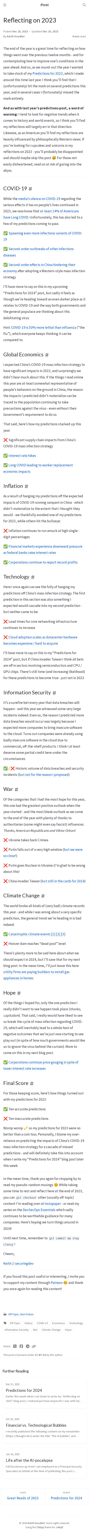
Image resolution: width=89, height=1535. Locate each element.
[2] (58, 934)
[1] (53, 934)
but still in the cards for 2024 (63, 881)
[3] (63, 934)
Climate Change (51, 1330)
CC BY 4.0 (41, 1355)
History (28, 1323)
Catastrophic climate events (29, 934)
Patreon (57, 1282)
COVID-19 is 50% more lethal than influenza (43, 327)
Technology (76, 1323)
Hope (68, 1330)
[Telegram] (27, 1346)
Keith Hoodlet (16, 36)
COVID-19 (42, 1323)
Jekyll (59, 1527)
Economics (58, 1323)
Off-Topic (13, 1314)
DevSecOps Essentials (39, 1210)
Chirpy (40, 1527)
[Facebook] (21, 1346)
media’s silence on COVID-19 (39, 198)
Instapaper (52, 1203)
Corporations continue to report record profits (43, 562)
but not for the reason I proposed (44, 774)
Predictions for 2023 (47, 73)
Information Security (17, 1330)
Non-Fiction (27, 1314)
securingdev (24, 1263)
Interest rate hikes (22, 455)
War (35, 1330)
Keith (7, 1263)
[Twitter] (15, 1346)
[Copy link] (34, 1346)
